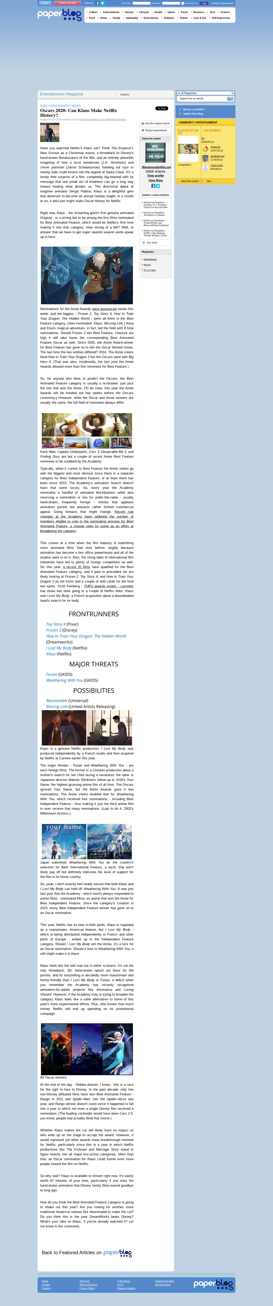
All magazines (162, 1284)
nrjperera (215, 147)
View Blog (155, 180)
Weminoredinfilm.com (93, 119)
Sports (171, 12)
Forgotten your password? (222, 3)
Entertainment (150, 259)
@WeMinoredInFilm (115, 119)
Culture (93, 12)
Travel (184, 12)
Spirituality (132, 18)
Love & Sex (199, 18)
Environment (151, 18)
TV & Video (150, 269)
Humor (184, 18)
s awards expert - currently (109, 586)
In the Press (123, 1281)
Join (209, 181)
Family (116, 18)
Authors (125, 94)
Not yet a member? (194, 109)
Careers (46, 1288)
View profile (155, 175)
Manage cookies (126, 1288)
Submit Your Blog (193, 113)
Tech (212, 12)
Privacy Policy (87, 1288)
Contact (46, 1284)
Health (158, 12)
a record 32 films (76, 567)
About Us (85, 1281)
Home (45, 3)
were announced (104, 309)
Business (198, 12)
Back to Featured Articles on (72, 1252)
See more (152, 242)
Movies (147, 264)
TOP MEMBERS (212, 130)
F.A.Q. (120, 1284)
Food (92, 18)
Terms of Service (89, 1284)
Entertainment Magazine (61, 94)
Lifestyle (144, 12)
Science (225, 12)
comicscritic (216, 165)
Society (129, 12)
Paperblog (60, 15)
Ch (203, 138)
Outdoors (169, 18)
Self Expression (221, 18)
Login (204, 3)
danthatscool (217, 156)
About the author (190, 181)
